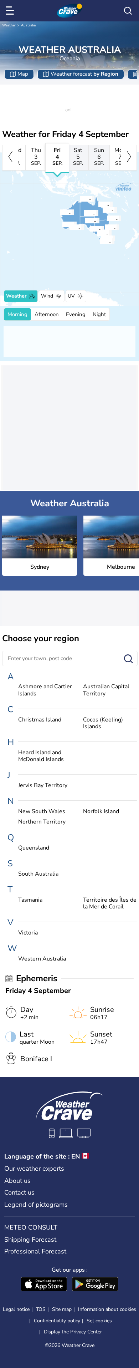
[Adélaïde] (89, 228)
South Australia (38, 874)
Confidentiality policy (57, 1320)
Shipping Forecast (30, 1239)
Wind (47, 296)
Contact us (19, 1192)
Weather (9, 25)
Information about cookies (107, 1309)
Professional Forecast (35, 1251)
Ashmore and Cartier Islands (45, 690)
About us (17, 1180)
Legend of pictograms (36, 1204)
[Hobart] (99, 241)
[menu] (11, 10)
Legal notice (16, 1309)
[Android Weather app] (95, 1285)
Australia (28, 25)
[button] (106, 227)
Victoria (28, 932)
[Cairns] (98, 204)
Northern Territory (42, 822)
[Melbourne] (97, 233)
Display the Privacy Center (73, 1332)
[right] (129, 158)
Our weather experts (34, 1168)
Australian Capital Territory (106, 690)
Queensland (33, 848)
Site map (62, 1309)
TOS (41, 1309)
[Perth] (62, 224)
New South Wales (41, 811)
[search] (128, 10)
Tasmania (30, 900)
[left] (10, 158)
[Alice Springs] (83, 213)
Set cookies (99, 1321)
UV (71, 296)
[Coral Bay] (59, 212)
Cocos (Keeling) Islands (103, 723)
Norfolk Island (101, 811)
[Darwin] (79, 198)
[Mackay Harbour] (102, 209)
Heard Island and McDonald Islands (41, 756)
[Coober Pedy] (84, 220)
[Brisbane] (106, 218)
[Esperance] (69, 227)
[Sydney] (104, 227)
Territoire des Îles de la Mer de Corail (110, 903)
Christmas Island (39, 719)
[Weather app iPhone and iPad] (44, 1285)
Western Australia (42, 959)
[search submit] (128, 659)
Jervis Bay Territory (42, 785)
